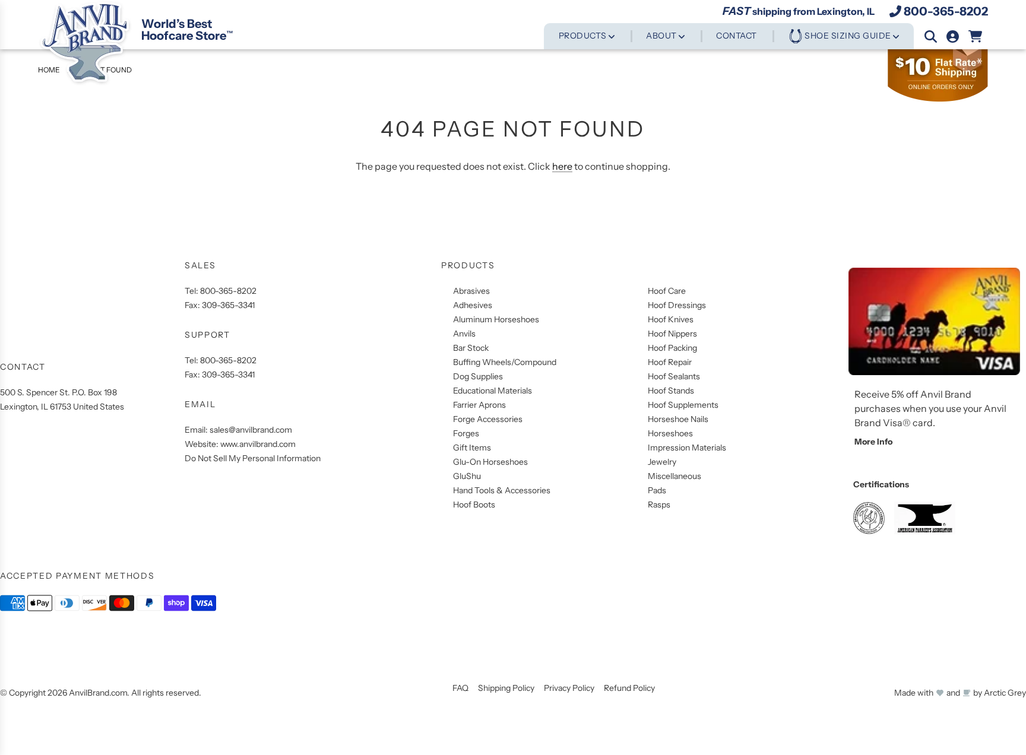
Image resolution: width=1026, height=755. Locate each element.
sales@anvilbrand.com (251, 429)
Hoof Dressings (677, 305)
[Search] (931, 36)
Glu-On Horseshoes (490, 461)
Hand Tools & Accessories (501, 490)
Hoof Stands (671, 390)
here (562, 166)
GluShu (467, 476)
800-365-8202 (946, 11)
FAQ (460, 688)
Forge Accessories (487, 419)
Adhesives (472, 305)
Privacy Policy (569, 688)
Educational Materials (492, 390)
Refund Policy (629, 688)
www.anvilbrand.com (258, 444)
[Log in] (953, 36)
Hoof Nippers (672, 333)
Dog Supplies (478, 376)
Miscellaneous (674, 476)
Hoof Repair (670, 362)
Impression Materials (687, 447)
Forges (466, 433)
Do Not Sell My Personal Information (253, 458)
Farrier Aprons (479, 404)
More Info (873, 441)
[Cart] (976, 36)
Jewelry (662, 461)
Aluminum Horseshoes (496, 319)
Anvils (464, 333)
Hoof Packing (672, 347)
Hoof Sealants (674, 376)
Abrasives (471, 290)
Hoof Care (667, 290)
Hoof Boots (474, 504)
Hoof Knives (671, 319)
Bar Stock (471, 347)
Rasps (659, 504)
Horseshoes (670, 433)
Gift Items (472, 447)
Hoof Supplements (683, 404)
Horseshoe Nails (678, 419)
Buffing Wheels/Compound (504, 362)
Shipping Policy (506, 688)
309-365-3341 (228, 305)
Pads (657, 490)
